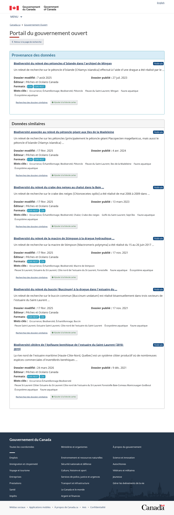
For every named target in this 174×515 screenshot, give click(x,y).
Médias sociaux (17, 507)
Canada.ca (15, 24)
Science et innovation (124, 457)
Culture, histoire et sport (73, 470)
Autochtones (119, 464)
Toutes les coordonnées (22, 446)
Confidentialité (97, 507)
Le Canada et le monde (73, 489)
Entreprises (15, 476)
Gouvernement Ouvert (35, 24)
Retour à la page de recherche (27, 41)
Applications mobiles (40, 507)
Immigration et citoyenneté (24, 464)
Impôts (13, 495)
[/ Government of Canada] (34, 8)
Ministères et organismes (74, 446)
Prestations (15, 483)
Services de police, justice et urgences (80, 476)
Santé (12, 489)
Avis (84, 507)
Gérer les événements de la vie (128, 483)
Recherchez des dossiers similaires (32, 102)
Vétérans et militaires (124, 470)
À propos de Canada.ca (66, 507)
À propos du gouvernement (127, 446)
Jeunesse (117, 476)
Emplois (14, 457)
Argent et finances (70, 495)
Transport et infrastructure (75, 483)
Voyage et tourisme (20, 470)
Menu (17, 16)
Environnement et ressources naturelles (81, 457)
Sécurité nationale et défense (76, 464)
